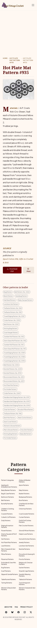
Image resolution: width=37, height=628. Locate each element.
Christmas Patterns (25, 509)
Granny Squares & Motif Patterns (9, 535)
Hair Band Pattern (10, 300)
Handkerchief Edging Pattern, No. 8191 (16, 397)
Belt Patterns (5, 500)
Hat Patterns (5, 539)
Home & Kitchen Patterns (27, 539)
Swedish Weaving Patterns (24, 575)
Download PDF (13, 270)
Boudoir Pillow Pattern (25, 409)
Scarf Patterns (6, 571)
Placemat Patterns (7, 559)
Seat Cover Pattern (10, 422)
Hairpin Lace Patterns (26, 534)
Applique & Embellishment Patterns (9, 486)
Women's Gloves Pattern (12, 426)
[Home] (12, 4)
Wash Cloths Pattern (25, 417)
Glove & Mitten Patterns (27, 530)
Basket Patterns (24, 493)
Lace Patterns (5, 546)
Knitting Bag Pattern (10, 328)
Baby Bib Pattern (25, 434)
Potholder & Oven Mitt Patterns (8, 563)
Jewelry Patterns (24, 542)
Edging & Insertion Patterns (7, 526)
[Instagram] (24, 612)
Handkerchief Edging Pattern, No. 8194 (17, 405)
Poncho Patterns (24, 559)
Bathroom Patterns (7, 497)
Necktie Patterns (24, 549)
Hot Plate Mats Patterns (9, 542)
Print (29, 271)
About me (8, 607)
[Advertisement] (18, 30)
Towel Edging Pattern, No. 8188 (14, 357)
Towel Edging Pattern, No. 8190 (14, 361)
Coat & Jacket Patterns (26, 514)
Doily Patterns (5, 520)
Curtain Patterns (24, 517)
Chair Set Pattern (9, 409)
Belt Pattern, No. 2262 (21, 292)
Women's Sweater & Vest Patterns (27, 588)
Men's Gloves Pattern (11, 430)
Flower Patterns (6, 530)
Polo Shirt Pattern (26, 430)
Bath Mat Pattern (9, 417)
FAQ (16, 607)
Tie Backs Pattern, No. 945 (13, 312)
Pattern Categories (7, 480)
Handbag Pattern (21, 296)
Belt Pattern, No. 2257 (11, 324)
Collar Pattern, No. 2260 (12, 393)
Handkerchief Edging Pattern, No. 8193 (17, 401)
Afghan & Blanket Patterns (24, 481)
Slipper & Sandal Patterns (9, 574)
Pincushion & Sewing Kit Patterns (27, 555)
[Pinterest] (6, 612)
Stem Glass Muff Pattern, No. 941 (15, 349)
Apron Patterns (24, 485)
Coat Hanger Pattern (11, 332)
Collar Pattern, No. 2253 (12, 320)
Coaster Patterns (7, 514)
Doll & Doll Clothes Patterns (25, 521)
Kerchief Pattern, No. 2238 (13, 369)
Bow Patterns (23, 500)
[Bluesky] (12, 612)
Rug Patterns (5, 567)
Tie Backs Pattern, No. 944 (13, 308)
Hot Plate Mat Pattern (11, 385)
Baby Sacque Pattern (25, 300)
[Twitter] (31, 612)
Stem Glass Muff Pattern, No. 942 (15, 340)
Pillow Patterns (6, 554)
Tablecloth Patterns (25, 579)
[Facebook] (18, 612)
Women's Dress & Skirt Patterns (8, 588)
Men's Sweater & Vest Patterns (8, 550)
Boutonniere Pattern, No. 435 (14, 377)
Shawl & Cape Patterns (26, 571)
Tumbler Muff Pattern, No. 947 (14, 345)
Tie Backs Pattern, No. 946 (13, 413)
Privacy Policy (26, 607)
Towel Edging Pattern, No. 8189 (14, 353)
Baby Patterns (23, 490)
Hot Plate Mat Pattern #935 (15, 60)
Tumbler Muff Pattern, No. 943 (14, 336)
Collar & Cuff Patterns (8, 517)
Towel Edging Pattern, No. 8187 (14, 316)
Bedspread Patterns (25, 497)
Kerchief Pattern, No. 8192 (12, 373)
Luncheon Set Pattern (11, 304)
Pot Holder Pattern (10, 389)
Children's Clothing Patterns (7, 509)
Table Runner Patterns (8, 579)
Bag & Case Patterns (8, 493)
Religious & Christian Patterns (25, 563)
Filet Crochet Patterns (26, 525)
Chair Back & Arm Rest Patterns (26, 504)
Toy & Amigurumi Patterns (24, 583)
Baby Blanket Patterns (8, 490)
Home (5, 58)
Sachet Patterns (24, 567)
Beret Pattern (8, 296)
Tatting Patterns (6, 583)
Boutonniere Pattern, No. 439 (14, 381)
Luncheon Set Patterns (26, 546)
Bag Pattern (8, 292)
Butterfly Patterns (7, 504)
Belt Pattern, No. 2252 (11, 365)
